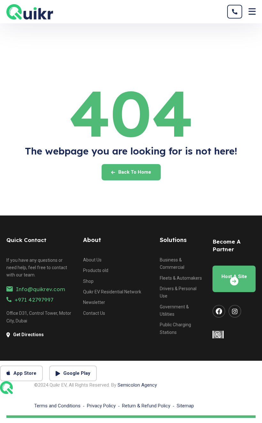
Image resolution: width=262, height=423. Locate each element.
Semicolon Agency (137, 385)
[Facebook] (218, 311)
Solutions (173, 240)
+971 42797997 (34, 299)
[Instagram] (234, 311)
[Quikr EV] (29, 12)
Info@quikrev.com (40, 289)
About (92, 240)
